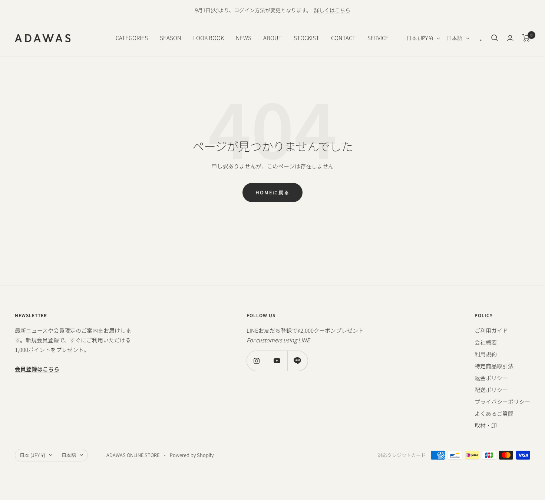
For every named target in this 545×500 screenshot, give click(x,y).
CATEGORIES (132, 38)
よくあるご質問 (494, 413)
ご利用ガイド (491, 330)
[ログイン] (510, 38)
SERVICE (378, 38)
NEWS (243, 38)
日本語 (454, 38)
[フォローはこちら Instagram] (257, 361)
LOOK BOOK (208, 38)
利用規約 (486, 354)
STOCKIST (306, 38)
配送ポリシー (491, 390)
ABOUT (272, 38)
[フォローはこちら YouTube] (277, 361)
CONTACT (343, 38)
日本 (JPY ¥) (419, 38)
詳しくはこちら (332, 10)
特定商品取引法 (494, 366)
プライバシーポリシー (502, 401)
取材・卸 (486, 425)
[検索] (494, 37)
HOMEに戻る (272, 192)
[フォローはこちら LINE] (297, 361)
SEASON (170, 38)
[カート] (526, 38)
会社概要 (486, 342)
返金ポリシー (491, 378)
